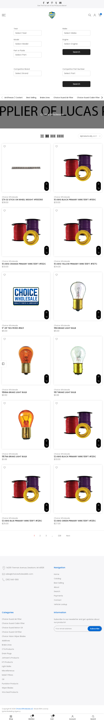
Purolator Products (10, 683)
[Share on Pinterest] (52, 2)
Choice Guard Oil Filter (12, 632)
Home (56, 574)
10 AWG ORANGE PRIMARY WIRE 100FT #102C (24, 263)
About (56, 587)
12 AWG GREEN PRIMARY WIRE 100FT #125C (75, 520)
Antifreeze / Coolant (13, 97)
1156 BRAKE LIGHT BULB (65, 328)
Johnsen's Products (10, 658)
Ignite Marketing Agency (11, 711)
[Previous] (2, 97)
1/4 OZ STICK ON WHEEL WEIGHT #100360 (22, 199)
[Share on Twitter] (48, 2)
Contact (57, 600)
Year (16, 28)
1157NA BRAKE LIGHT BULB (14, 456)
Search (76, 51)
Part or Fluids (19, 50)
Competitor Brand (22, 69)
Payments (58, 595)
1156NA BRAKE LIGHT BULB (14, 392)
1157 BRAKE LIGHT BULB (65, 392)
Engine (65, 39)
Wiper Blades (7, 688)
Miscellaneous (8, 670)
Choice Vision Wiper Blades (14, 636)
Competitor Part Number (74, 69)
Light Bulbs (6, 666)
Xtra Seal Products (10, 692)
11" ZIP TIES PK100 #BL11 (13, 328)
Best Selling (31, 97)
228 (59, 535)
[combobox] (28, 33)
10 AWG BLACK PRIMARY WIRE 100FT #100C (75, 199)
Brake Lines (45, 97)
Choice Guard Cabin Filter (88, 97)
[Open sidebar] (3, 364)
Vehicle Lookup (60, 604)
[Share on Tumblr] (56, 2)
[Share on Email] (60, 2)
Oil (3, 679)
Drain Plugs (7, 653)
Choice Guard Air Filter (63, 97)
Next (68, 535)
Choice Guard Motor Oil (12, 627)
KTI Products (7, 662)
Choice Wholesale (10, 197)
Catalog (57, 578)
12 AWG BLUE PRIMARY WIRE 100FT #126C (22, 520)
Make (65, 28)
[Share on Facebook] (43, 2)
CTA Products (8, 649)
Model (16, 39)
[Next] (102, 97)
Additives (6, 640)
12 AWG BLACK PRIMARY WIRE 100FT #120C (75, 456)
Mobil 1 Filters (7, 675)
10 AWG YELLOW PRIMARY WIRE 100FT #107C (75, 263)
